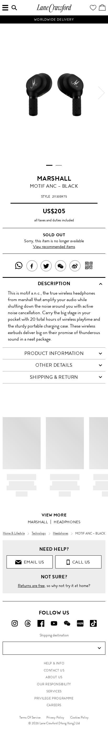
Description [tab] (54, 283)
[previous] (6, 92)
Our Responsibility (54, 684)
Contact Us (54, 670)
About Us (54, 677)
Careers (54, 705)
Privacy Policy (55, 717)
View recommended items (54, 247)
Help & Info (54, 663)
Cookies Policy (79, 717)
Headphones (67, 522)
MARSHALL (54, 178)
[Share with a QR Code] (89, 265)
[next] (101, 92)
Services (54, 691)
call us (80, 562)
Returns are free (31, 586)
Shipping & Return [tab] (54, 377)
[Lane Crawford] (54, 12)
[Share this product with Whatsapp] (19, 265)
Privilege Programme (53, 698)
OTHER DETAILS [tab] (54, 365)
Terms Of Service (29, 717)
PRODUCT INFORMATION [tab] (54, 353)
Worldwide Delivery (54, 19)
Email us (32, 562)
